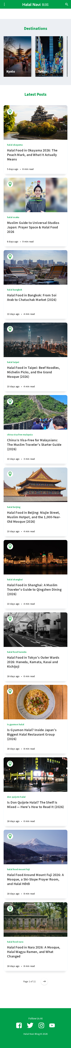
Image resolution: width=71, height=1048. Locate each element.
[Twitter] (30, 1025)
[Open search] (66, 4)
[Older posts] (44, 981)
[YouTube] (52, 1025)
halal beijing (14, 507)
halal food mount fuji (18, 869)
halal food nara (15, 941)
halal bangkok (14, 289)
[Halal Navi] (10, 112)
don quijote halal (16, 796)
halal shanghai (15, 579)
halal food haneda (16, 651)
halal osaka (13, 217)
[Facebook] (19, 1025)
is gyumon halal (15, 724)
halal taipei (13, 362)
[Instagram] (41, 1025)
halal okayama (15, 144)
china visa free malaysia (20, 434)
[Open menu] (4, 4)
